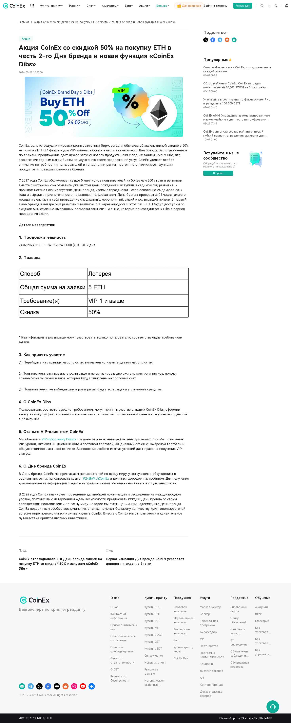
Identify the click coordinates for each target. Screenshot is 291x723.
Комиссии (206, 664)
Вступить (218, 173)
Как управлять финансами (262, 652)
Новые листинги (155, 662)
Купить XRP (152, 627)
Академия (261, 607)
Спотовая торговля (180, 609)
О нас (114, 607)
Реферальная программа (209, 623)
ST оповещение (238, 642)
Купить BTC (152, 607)
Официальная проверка (239, 664)
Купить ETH (152, 614)
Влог (258, 614)
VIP (202, 639)
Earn (176, 640)
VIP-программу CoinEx (59, 439)
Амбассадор (208, 632)
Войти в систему (215, 5)
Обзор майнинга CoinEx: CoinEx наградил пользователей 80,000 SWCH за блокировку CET (234, 87)
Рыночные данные (151, 671)
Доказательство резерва (211, 693)
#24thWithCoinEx (96, 478)
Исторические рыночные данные (154, 683)
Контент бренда (211, 684)
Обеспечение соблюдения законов (239, 654)
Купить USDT (153, 648)
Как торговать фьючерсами (263, 641)
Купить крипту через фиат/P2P (183, 650)
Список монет (154, 655)
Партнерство (209, 645)
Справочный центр (238, 609)
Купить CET (152, 641)
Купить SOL (152, 621)
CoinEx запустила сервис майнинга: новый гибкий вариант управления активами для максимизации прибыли (233, 135)
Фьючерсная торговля (182, 631)
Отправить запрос (237, 631)
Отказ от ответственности (122, 660)
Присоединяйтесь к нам (123, 627)
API (202, 677)
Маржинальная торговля (184, 620)
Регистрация (243, 5)
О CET (114, 669)
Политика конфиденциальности (123, 650)
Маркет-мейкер (210, 607)
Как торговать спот (262, 630)
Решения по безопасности (119, 678)
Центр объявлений (238, 620)
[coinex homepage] (15, 5)
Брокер (205, 614)
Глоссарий (262, 621)
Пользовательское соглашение (123, 638)
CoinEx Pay (181, 658)
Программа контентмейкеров (212, 655)
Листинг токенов (211, 670)
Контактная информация (118, 616)
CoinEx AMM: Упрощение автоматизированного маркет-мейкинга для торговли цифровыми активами (236, 119)
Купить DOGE (153, 634)
